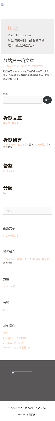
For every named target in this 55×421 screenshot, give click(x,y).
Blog (15, 66)
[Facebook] (19, 386)
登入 (5, 333)
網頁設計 (33, 414)
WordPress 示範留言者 (16, 144)
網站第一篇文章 (18, 60)
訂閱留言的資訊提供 (13, 343)
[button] (51, 9)
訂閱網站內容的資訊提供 (15, 338)
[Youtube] (27, 386)
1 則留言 (7, 66)
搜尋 (5, 94)
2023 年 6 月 (9, 171)
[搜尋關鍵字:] (27, 211)
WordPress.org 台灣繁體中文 (16, 347)
